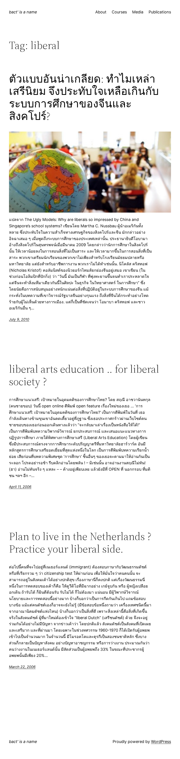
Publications (160, 12)
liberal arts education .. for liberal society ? (84, 375)
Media (137, 12)
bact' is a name (23, 12)
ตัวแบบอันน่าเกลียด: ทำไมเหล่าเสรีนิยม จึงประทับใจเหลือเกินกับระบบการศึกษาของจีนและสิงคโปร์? (84, 97)
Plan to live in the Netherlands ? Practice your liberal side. (80, 542)
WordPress (161, 741)
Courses (119, 12)
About (100, 12)
